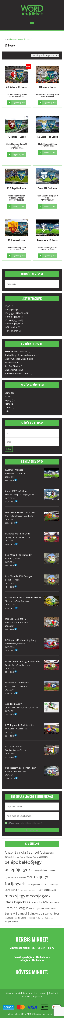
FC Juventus (21, 877)
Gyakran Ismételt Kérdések (19, 993)
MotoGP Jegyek (12, 323)
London (43, 890)
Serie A (10, 913)
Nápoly (8, 400)
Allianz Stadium (12, 362)
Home (6, 39)
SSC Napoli (9, 918)
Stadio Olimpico (12, 369)
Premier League (17, 908)
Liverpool (23, 890)
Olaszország (51, 902)
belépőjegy (30, 862)
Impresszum (40, 993)
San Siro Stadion (12, 366)
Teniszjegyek (11, 330)
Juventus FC (38, 884)
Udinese (15, 921)
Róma (7, 403)
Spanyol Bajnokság (29, 913)
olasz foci (37, 902)
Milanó (8, 396)
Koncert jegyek (12, 320)
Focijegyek (10, 309)
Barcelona (44, 856)
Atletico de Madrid (17, 857)
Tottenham (40, 918)
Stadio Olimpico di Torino (17, 373)
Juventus (29, 884)
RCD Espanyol (34, 908)
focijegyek (15, 883)
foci (29, 877)
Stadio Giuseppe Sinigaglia (17, 358)
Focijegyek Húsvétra (15, 313)
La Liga (48, 884)
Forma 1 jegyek (12, 316)
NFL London (11, 327)
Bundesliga (35, 870)
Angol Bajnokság (17, 852)
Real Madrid (45, 908)
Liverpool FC (33, 890)
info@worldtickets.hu (32, 960)
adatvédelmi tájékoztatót (32, 823)
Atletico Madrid (32, 857)
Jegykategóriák (19, 103)
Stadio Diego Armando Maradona (21, 355)
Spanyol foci (51, 913)
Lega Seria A (12, 890)
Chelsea (43, 870)
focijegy (40, 876)
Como (8, 392)
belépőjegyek (17, 869)
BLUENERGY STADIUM (16, 351)
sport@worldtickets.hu (35, 957)
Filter (8, 449)
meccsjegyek (38, 896)
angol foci (38, 852)
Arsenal (48, 853)
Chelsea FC (51, 870)
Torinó (8, 407)
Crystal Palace (10, 877)
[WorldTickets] (32, 10)
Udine (7, 411)
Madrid (52, 890)
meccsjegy (15, 896)
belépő (11, 862)
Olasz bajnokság (17, 902)
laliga (55, 884)
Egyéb (8, 306)
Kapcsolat (37, 996)
